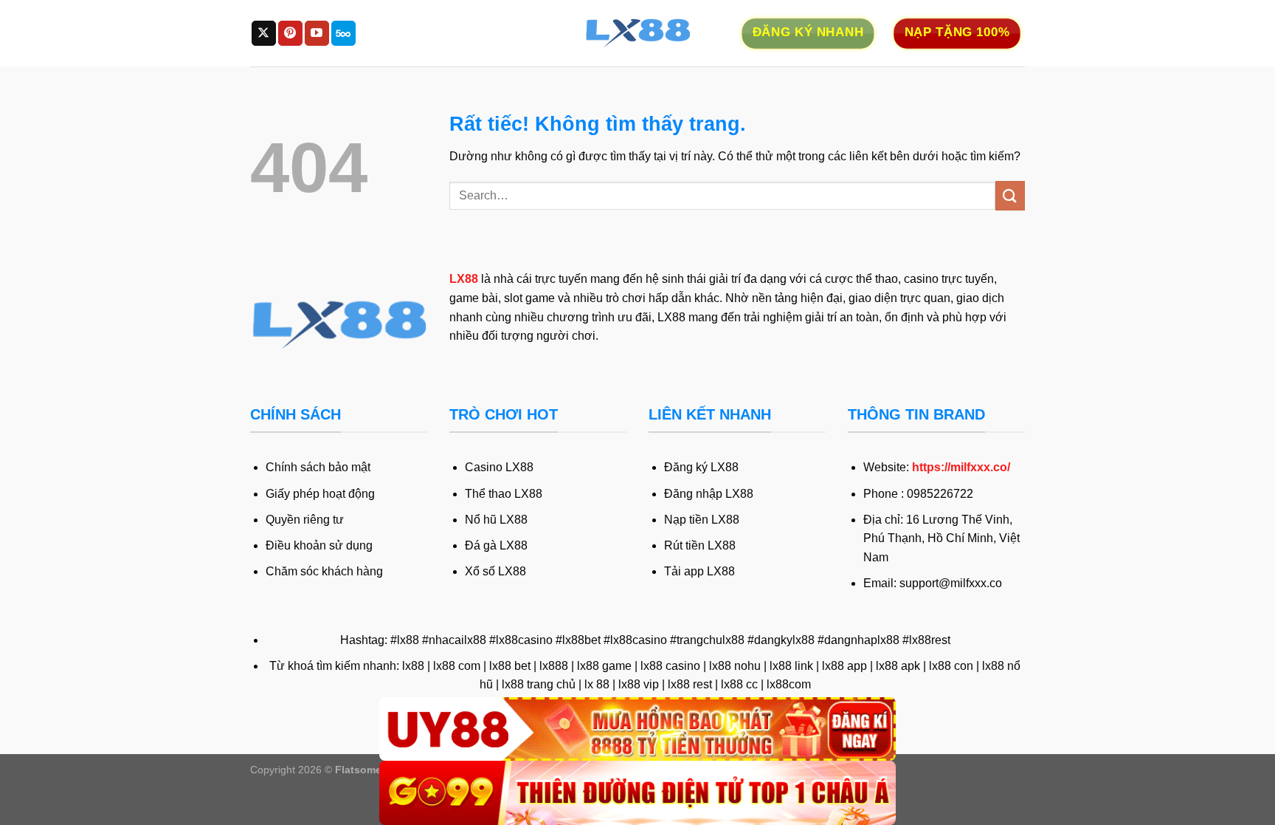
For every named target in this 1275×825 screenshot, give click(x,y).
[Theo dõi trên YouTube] (317, 33)
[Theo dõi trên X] (264, 33)
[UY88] (637, 729)
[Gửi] (1010, 195)
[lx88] (637, 33)
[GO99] (637, 793)
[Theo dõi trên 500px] (343, 33)
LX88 (463, 279)
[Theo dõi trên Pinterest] (290, 33)
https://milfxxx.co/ (961, 467)
